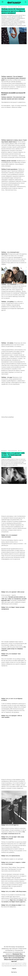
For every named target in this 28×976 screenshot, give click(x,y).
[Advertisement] (14, 60)
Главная (14, 968)
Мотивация (4, 6)
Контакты (14, 972)
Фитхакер (14, 2)
